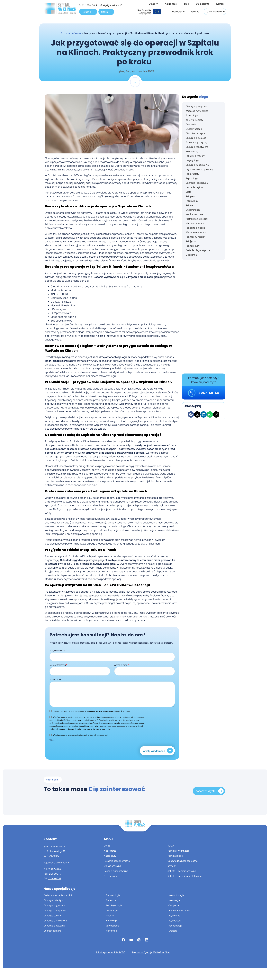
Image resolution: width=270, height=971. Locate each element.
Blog (186, 3)
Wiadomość (56, 679)
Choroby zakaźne (52, 930)
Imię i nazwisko (57, 650)
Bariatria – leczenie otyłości (58, 895)
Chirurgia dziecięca (54, 900)
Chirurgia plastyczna (54, 925)
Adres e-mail (121, 665)
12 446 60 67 (54, 878)
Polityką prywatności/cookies (118, 711)
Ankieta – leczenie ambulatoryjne (184, 876)
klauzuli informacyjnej (87, 726)
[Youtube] (131, 939)
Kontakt (220, 3)
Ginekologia (112, 910)
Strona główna (71, 33)
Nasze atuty (110, 855)
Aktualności (171, 3)
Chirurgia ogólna (52, 915)
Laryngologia (112, 925)
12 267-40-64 (208, 393)
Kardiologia (112, 920)
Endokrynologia (114, 905)
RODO (170, 845)
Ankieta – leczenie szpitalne (181, 871)
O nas (152, 3)
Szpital (104, 11)
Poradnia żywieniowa (179, 910)
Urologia (172, 930)
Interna (110, 915)
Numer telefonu (58, 665)
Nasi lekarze (178, 11)
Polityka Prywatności (178, 850)
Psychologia (174, 920)
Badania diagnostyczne (116, 871)
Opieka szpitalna (112, 865)
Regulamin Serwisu (94, 711)
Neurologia (174, 900)
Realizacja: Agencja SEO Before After (151, 952)
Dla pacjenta (202, 3)
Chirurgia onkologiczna (56, 920)
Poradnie (86, 11)
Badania (195, 11)
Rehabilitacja (175, 925)
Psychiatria (174, 915)
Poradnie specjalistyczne (117, 860)
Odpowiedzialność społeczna (182, 860)
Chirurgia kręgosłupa (54, 905)
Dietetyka (111, 900)
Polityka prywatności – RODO (110, 952)
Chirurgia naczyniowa (55, 910)
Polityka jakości (175, 855)
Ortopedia (173, 905)
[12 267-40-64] (191, 393)
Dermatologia (113, 895)
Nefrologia (111, 930)
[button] (191, 414)
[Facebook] (123, 939)
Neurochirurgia (176, 895)
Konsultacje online (215, 11)
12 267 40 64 (54, 869)
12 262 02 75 (54, 873)
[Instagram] (138, 939)
